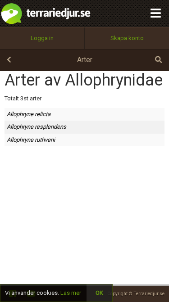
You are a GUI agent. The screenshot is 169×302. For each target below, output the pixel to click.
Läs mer (70, 292)
